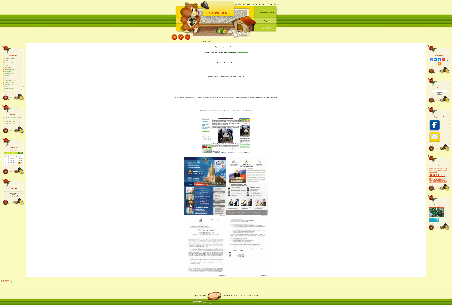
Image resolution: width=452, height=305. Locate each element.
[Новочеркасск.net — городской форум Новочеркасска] (434, 221)
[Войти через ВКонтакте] (435, 59)
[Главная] (174, 40)
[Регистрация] (181, 40)
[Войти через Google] (447, 59)
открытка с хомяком (440, 168)
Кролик (431, 168)
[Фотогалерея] (269, 7)
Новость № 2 (8, 123)
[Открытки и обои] (200, 298)
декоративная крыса (437, 180)
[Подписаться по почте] (434, 142)
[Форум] (277, 7)
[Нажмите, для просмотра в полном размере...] (226, 153)
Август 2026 (13, 151)
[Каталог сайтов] (248, 298)
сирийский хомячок (440, 182)
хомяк (444, 178)
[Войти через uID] (431, 59)
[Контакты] (248, 7)
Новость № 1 (8, 121)
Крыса (431, 182)
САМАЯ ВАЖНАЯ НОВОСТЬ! (13, 118)
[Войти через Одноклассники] (439, 63)
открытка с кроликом (436, 170)
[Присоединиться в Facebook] (434, 130)
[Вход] (187, 40)
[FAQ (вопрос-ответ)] (230, 298)
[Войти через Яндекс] (443, 59)
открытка (437, 175)
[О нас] (238, 7)
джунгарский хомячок (435, 178)
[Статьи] (260, 7)
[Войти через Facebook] (439, 59)
